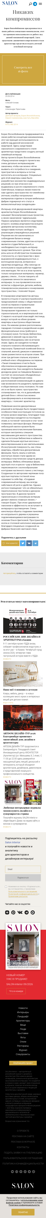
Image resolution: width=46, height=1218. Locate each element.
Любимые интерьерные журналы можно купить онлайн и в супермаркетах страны (22, 810)
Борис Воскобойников (30, 116)
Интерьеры (23, 1012)
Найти (30, 4)
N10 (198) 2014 (11, 124)
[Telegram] (35, 543)
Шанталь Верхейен (31, 118)
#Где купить (8, 703)
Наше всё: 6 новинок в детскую (20, 689)
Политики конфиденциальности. (24, 1205)
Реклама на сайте (23, 1136)
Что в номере (16, 991)
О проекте (23, 1130)
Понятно (23, 1212)
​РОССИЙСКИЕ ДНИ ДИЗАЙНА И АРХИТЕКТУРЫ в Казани (21, 638)
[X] (23, 543)
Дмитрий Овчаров (12, 116)
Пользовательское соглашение (23, 1158)
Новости (23, 1008)
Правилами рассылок (18, 896)
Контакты (23, 1147)
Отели (23, 1041)
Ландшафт (23, 1016)
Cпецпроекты (23, 1054)
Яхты (23, 1037)
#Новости (7, 659)
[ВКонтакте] (29, 543)
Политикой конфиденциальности (23, 894)
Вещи (23, 1025)
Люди (23, 1029)
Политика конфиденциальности (23, 1163)
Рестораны (23, 1045)
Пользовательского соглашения (22, 891)
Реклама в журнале (23, 1141)
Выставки (23, 1033)
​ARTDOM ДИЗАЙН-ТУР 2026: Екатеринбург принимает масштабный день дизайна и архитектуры (19, 738)
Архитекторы (23, 1020)
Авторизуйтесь (9, 573)
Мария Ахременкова (13, 118)
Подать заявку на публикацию (23, 1152)
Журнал (23, 1050)
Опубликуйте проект (23, 1063)
